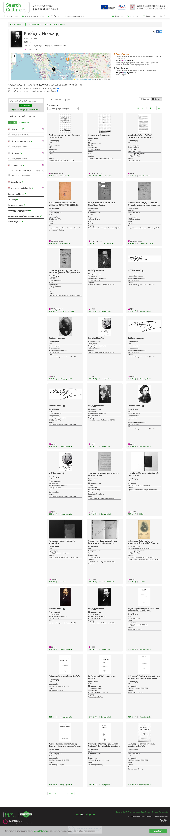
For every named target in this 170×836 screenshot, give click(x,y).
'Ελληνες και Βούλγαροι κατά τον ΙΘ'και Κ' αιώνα (103, 474)
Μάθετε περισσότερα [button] (86, 831)
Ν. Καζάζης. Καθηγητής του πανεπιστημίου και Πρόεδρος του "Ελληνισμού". (143, 543)
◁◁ (137, 108)
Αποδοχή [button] (158, 831)
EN (165, 16)
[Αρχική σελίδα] (30, 7)
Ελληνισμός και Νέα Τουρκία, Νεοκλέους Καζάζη (101, 203)
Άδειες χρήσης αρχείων (18, 210)
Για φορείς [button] (133, 16)
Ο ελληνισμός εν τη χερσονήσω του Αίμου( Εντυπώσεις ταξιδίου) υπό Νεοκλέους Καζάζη (64, 272)
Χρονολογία (15, 182)
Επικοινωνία (151, 16)
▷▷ (159, 108)
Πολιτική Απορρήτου (133, 812)
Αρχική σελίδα (12, 16)
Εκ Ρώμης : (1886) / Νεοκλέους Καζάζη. (102, 677)
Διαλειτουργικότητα (75, 16)
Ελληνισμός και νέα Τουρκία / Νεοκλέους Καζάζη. (141, 745)
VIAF (30, 49)
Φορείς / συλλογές (16, 194)
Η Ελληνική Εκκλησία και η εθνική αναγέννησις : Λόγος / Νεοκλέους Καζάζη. (144, 678)
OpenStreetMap (86, 79)
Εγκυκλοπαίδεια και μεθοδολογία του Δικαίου (143, 474)
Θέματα (15, 129)
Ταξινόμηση (52, 105)
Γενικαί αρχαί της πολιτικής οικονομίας (62, 542)
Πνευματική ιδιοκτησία (160, 812)
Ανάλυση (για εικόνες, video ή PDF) (23, 216)
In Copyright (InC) (105, 311)
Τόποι (15, 153)
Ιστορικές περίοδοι (20, 188)
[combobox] (26, 170)
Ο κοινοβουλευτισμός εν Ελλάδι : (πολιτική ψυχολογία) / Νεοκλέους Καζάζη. (104, 746)
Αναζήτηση (25, 105)
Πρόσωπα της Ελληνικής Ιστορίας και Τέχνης (46, 24)
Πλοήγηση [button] (54, 16)
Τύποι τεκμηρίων (20, 141)
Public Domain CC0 (66, 243)
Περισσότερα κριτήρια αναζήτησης (25, 109)
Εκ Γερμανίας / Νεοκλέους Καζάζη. (64, 676)
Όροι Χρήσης (145, 812)
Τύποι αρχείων (14, 222)
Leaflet (77, 79)
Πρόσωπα (16, 165)
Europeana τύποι (15, 205)
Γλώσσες (12, 199)
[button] (68, 60)
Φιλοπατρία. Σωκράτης (99, 135)
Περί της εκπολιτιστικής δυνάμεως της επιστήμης (65, 136)
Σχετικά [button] (118, 16)
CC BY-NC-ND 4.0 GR (106, 243)
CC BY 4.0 (142, 514)
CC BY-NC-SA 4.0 (65, 176)
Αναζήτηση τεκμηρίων (34, 16)
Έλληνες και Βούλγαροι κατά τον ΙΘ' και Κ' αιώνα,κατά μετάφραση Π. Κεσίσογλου (143, 204)
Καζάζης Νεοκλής (96, 270)
